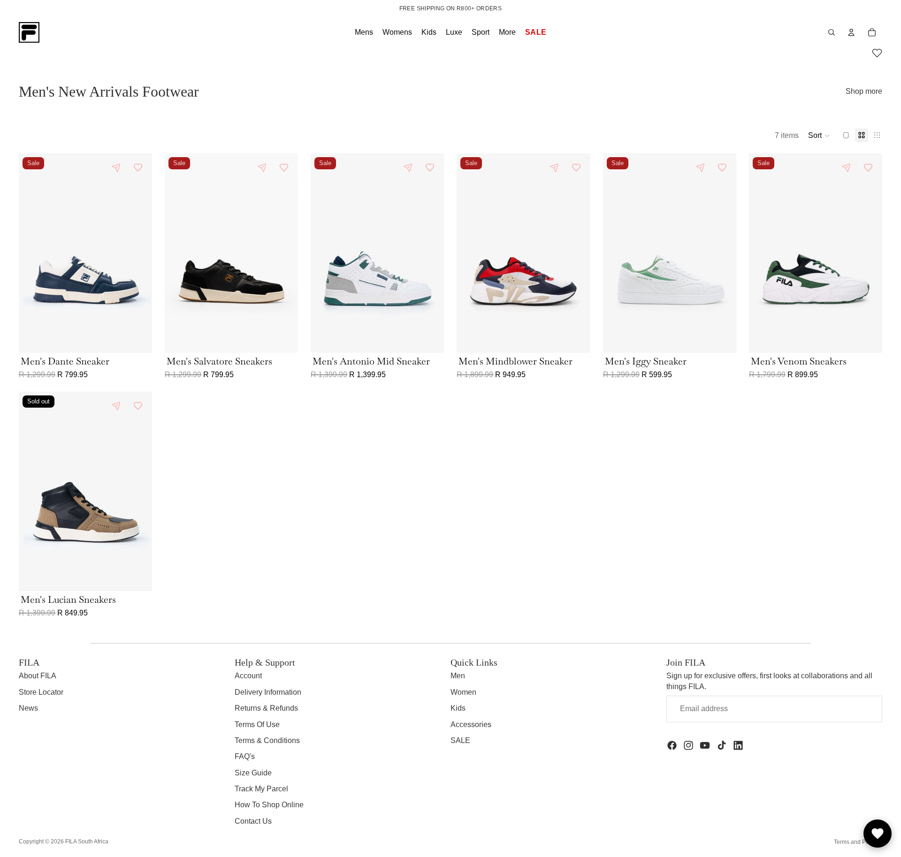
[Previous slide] (33, 253)
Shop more (864, 91)
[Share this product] (116, 167)
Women (463, 692)
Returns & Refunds (266, 708)
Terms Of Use (257, 724)
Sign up (852, 709)
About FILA (37, 676)
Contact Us (253, 821)
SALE (460, 740)
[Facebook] (672, 745)
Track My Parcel (261, 789)
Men (457, 676)
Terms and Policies (858, 842)
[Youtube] (704, 745)
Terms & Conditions (267, 740)
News (28, 708)
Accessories (470, 724)
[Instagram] (688, 745)
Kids (458, 708)
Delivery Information (268, 692)
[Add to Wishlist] (138, 167)
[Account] (851, 32)
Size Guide (253, 773)
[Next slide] (138, 253)
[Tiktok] (721, 745)
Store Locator (41, 692)
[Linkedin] (738, 745)
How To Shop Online (269, 805)
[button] (877, 54)
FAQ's (245, 756)
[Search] (831, 32)
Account (248, 676)
